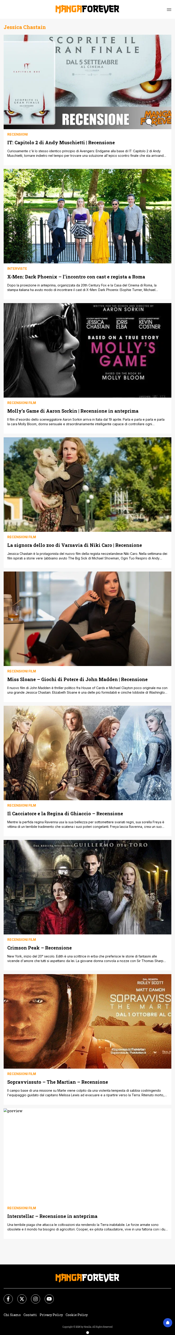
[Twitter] (19, 1296)
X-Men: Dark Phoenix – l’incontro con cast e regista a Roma (76, 276)
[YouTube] (46, 1296)
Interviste (17, 268)
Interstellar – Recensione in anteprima (52, 1216)
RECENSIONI (17, 134)
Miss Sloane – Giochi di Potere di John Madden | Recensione (77, 679)
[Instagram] (33, 1296)
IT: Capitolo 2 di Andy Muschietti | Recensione (61, 142)
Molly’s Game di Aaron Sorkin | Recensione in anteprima (73, 411)
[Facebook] (5, 1296)
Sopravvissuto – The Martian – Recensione (57, 1082)
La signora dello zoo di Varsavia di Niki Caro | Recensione (74, 545)
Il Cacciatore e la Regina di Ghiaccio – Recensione (65, 813)
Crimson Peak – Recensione (39, 947)
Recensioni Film (21, 403)
